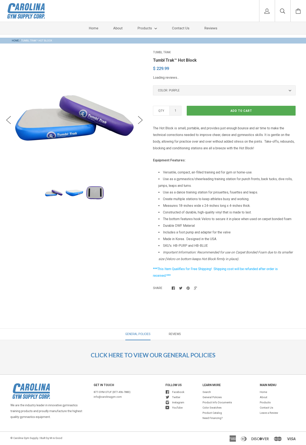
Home (93, 28)
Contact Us (180, 28)
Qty (161, 110)
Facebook (178, 392)
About (118, 28)
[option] (74, 118)
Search (207, 392)
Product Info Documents (217, 402)
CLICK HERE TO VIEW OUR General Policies (153, 355)
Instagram (178, 402)
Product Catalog (212, 412)
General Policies (212, 397)
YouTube (177, 407)
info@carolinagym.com (108, 396)
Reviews (210, 28)
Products (145, 28)
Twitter (176, 397)
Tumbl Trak (162, 52)
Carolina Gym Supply (25, 438)
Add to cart (241, 110)
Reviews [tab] (175, 334)
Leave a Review (269, 412)
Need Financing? (213, 418)
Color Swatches (212, 407)
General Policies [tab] (138, 334)
